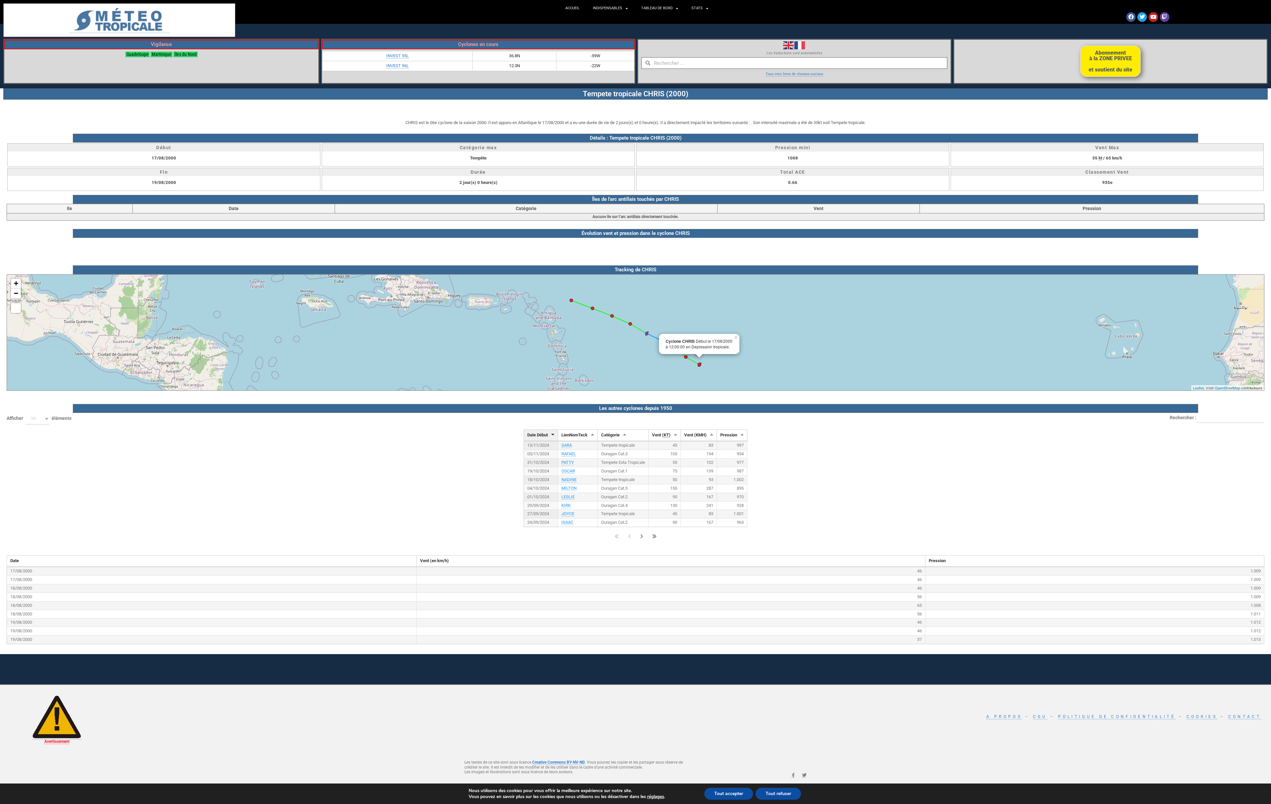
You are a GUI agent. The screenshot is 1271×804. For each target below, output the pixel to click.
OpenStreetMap (1227, 387)
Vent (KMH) (695, 434)
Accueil (572, 8)
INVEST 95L (397, 55)
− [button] (16, 293)
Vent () (661, 434)
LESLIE (568, 496)
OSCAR (568, 471)
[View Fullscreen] (16, 308)
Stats (697, 8)
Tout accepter (728, 793)
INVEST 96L (397, 65)
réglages (655, 797)
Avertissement (57, 741)
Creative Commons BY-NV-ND (558, 762)
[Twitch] (1164, 17)
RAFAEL (568, 453)
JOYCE (567, 513)
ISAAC (567, 522)
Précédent (629, 536)
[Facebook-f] (793, 775)
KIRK (566, 505)
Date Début (537, 434)
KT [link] (666, 434)
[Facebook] (1131, 17)
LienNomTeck (574, 434)
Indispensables (607, 8)
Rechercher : (1183, 417)
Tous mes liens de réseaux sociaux (794, 74)
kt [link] (1100, 158)
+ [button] (16, 283)
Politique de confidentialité (1117, 716)
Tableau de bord (657, 8)
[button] (37, 418)
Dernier (654, 536)
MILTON (569, 488)
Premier (616, 536)
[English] (788, 45)
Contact (1244, 716)
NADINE (569, 479)
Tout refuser (778, 793)
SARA (566, 445)
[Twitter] (1142, 17)
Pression (728, 434)
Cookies (1202, 716)
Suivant (642, 536)
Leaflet (1198, 387)
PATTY (567, 462)
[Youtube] (1153, 17)
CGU (1040, 716)
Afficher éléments (39, 418)
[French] (800, 45)
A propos (1004, 716)
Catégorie (610, 434)
